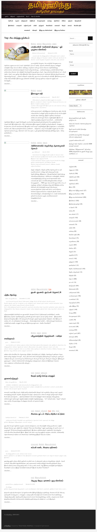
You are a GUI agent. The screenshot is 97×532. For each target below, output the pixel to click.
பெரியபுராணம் (26, 301)
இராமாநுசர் (48, 105)
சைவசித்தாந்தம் (32, 489)
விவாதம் (34, 30)
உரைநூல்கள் (16, 349)
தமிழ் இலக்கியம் (39, 387)
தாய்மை (20, 350)
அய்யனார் (22, 305)
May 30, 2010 (23, 382)
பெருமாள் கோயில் (54, 160)
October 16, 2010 (15, 342)
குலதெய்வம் (51, 307)
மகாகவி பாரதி (36, 56)
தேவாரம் (21, 387)
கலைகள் (57, 25)
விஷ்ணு (31, 301)
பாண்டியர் (51, 303)
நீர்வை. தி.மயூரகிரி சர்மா (11, 298)
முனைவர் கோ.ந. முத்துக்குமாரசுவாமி (41, 97)
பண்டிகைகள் (44, 410)
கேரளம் (20, 301)
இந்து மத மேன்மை (60, 30)
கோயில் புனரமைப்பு (45, 164)
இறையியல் (28, 455)
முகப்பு (6, 16)
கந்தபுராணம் (23, 309)
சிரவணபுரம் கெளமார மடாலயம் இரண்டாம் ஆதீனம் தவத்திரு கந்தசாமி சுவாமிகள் (49, 103)
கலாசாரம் (25, 422)
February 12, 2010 (24, 417)
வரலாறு (49, 21)
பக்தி (10, 305)
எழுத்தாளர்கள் (20, 16)
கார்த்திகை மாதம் (32, 303)
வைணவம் (27, 30)
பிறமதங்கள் (78, 21)
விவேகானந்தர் (32, 347)
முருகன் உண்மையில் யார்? (76, 140)
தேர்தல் (71, 275)
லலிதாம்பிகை (60, 345)
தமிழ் (20, 385)
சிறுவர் (71, 252)
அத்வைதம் (45, 347)
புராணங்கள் (30, 307)
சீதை (24, 455)
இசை (70, 187)
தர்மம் (58, 56)
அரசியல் (10, 21)
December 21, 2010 (24, 298)
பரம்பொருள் (55, 58)
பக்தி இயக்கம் (15, 385)
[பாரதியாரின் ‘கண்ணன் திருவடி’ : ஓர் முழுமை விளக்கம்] (16, 51)
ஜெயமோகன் (21, 347)
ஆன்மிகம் (56, 21)
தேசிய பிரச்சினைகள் (75, 269)
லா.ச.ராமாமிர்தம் (26, 349)
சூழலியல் (72, 255)
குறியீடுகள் (54, 345)
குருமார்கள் (24, 307)
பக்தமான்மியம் (42, 107)
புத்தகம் (70, 21)
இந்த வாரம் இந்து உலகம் (76, 190)
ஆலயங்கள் (36, 420)
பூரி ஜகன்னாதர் (44, 100)
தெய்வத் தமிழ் (25, 385)
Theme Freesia (22, 526)
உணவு (71, 211)
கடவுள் (25, 303)
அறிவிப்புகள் (73, 177)
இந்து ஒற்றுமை (19, 422)
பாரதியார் (50, 58)
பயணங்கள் (72, 299)
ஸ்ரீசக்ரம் (15, 350)
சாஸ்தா (32, 309)
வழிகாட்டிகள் (27, 25)
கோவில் (15, 420)
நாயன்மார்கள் (46, 387)
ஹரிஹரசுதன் (14, 307)
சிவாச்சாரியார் (36, 155)
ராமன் (17, 453)
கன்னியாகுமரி (9, 420)
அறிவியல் (32, 21)
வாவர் (14, 303)
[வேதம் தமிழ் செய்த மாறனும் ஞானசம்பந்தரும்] (16, 373)
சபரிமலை (27, 305)
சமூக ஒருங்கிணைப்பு (28, 420)
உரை (7, 345)
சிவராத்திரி (19, 420)
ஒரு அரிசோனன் (36, 152)
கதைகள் (19, 25)
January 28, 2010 (15, 451)
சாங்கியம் (27, 345)
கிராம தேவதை (16, 309)
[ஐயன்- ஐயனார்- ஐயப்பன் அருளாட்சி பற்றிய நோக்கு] (16, 289)
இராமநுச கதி (37, 93)
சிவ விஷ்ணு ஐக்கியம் (45, 56)
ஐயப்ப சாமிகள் (44, 303)
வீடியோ (53, 410)
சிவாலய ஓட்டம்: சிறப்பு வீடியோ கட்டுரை (48, 414)
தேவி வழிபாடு (36, 345)
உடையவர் (54, 105)
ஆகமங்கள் (54, 309)
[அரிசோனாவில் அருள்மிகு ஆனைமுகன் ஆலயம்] (16, 212)
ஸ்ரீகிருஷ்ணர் (53, 56)
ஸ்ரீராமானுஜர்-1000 (41, 105)
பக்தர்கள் (44, 102)
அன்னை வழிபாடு (21, 345)
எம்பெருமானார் (65, 105)
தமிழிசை (32, 387)
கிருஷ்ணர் (47, 59)
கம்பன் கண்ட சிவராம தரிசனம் (44, 447)
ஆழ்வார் (19, 388)
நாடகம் (71, 282)
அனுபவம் (45, 142)
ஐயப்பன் (19, 307)
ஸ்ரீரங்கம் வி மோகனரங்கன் (38, 53)
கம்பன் (25, 453)
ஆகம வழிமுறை (40, 158)
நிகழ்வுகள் (24, 21)
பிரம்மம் (41, 489)
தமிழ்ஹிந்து (7, 526)
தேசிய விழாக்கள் (74, 272)
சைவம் (70, 25)
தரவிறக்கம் (72, 265)
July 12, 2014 (46, 152)
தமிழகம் (44, 301)
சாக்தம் (50, 347)
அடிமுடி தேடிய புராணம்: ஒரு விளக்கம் (47, 480)
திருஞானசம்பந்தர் (14, 387)
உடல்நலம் (71, 207)
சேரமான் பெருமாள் (13, 301)
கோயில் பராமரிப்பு (53, 156)
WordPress (30, 526)
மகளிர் (71, 320)
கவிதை (71, 231)
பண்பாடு (22, 453)
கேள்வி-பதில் (77, 25)
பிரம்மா (60, 489)
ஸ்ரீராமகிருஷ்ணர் (44, 345)
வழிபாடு (10, 303)
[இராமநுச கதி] (16, 103)
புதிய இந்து (72, 306)
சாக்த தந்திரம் (39, 347)
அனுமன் (52, 455)
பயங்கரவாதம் (73, 296)
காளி (54, 347)
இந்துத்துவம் (12, 422)
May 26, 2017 (55, 97)
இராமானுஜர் (51, 100)
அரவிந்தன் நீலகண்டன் (10, 417)
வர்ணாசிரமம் (44, 349)
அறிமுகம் (12, 16)
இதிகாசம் (20, 455)
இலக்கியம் (11, 25)
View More (9, 84)
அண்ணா (15, 347)
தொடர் (71, 279)
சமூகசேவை (72, 241)
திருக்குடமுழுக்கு (46, 160)
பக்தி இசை (8, 385)
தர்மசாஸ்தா (36, 307)
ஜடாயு (6, 342)
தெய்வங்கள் (38, 160)
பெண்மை (49, 349)
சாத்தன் (28, 309)
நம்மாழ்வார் (14, 388)
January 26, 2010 (30, 484)
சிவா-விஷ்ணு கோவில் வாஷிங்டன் (47, 155)
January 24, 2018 (52, 53)
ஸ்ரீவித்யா (54, 349)
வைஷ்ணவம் (39, 102)
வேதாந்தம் (45, 58)
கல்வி (35, 25)
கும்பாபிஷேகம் (48, 162)
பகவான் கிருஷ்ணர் (40, 59)
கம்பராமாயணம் (34, 444)
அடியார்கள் (49, 102)
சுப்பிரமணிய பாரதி (54, 59)
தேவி (31, 345)
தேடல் (27, 16)
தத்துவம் (41, 25)
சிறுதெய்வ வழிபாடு (39, 309)
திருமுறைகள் (26, 387)
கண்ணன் (62, 59)
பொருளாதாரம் (41, 21)
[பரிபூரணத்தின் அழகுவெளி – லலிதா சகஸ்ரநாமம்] (16, 333)
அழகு (11, 350)
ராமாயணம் (34, 455)
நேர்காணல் (72, 289)
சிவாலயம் (58, 155)
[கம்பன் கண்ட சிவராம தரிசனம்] (16, 444)
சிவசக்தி (10, 345)
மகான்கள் (52, 387)
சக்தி (9, 307)
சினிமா (64, 21)
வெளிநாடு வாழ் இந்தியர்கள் (41, 156)
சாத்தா (49, 309)
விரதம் (41, 307)
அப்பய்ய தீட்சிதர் (38, 301)
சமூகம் (17, 21)
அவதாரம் (39, 303)
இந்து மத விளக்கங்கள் (45, 30)
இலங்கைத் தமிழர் (74, 204)
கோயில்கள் (49, 25)
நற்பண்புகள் (62, 58)
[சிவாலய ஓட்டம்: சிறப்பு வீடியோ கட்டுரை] (16, 411)
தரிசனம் (26, 347)
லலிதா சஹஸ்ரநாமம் (35, 349)
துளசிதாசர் (40, 455)
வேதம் (64, 25)
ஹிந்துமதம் (39, 58)
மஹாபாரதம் (45, 420)
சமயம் (7, 301)
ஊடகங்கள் (72, 214)
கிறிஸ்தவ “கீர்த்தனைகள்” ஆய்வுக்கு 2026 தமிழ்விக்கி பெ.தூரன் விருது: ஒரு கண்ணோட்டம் (80, 151)
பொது (49, 289)
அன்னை (11, 349)
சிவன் (45, 309)
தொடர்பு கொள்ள (35, 16)
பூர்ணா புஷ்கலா (58, 307)
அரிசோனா (53, 164)
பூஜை (18, 305)
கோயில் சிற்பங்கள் (40, 162)
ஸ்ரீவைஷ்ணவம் (36, 100)
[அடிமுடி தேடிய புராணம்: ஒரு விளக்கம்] (16, 478)
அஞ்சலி (71, 167)
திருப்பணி (38, 164)
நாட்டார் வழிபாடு (19, 303)
